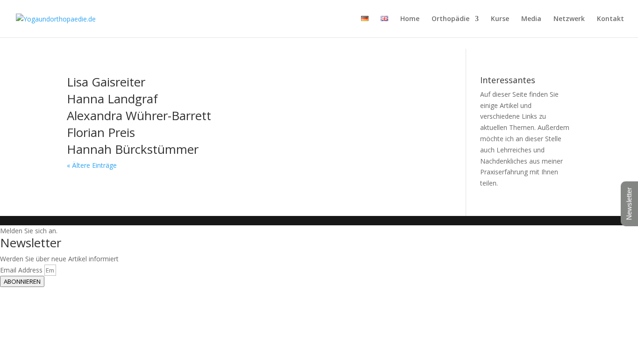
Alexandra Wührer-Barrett (139, 115)
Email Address (22, 270)
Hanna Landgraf (112, 98)
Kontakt (610, 19)
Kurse (500, 19)
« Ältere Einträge (92, 165)
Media (531, 19)
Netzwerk (569, 19)
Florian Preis (101, 132)
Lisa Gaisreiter (106, 81)
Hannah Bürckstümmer (132, 149)
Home (409, 19)
